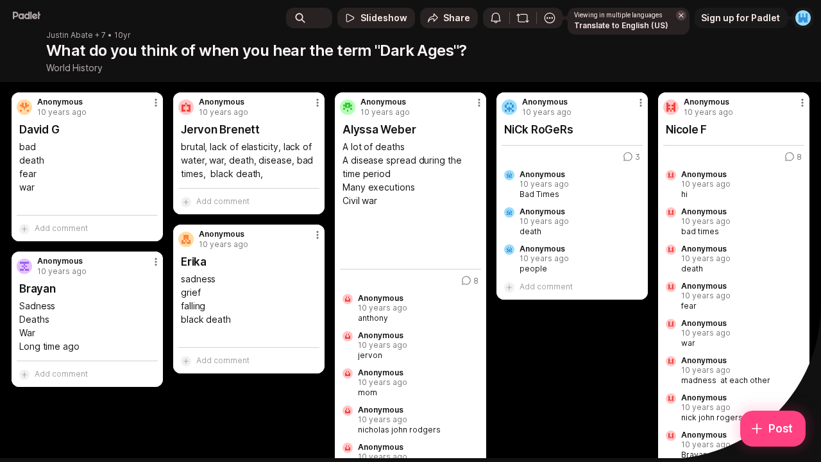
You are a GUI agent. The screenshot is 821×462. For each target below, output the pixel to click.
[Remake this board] (523, 18)
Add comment (61, 228)
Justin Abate (69, 35)
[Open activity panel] (496, 18)
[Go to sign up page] (803, 18)
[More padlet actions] (550, 18)
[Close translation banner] (681, 15)
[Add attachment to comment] (24, 228)
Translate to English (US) (621, 25)
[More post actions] (156, 102)
